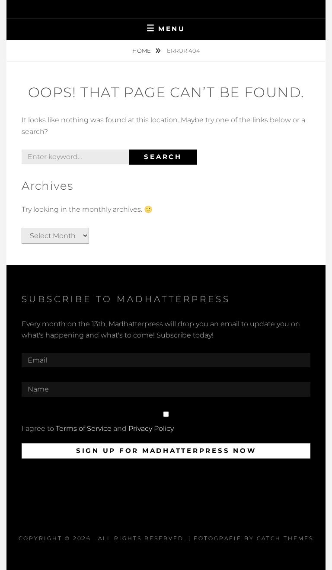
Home (142, 50)
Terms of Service (84, 428)
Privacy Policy (151, 428)
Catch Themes (285, 538)
